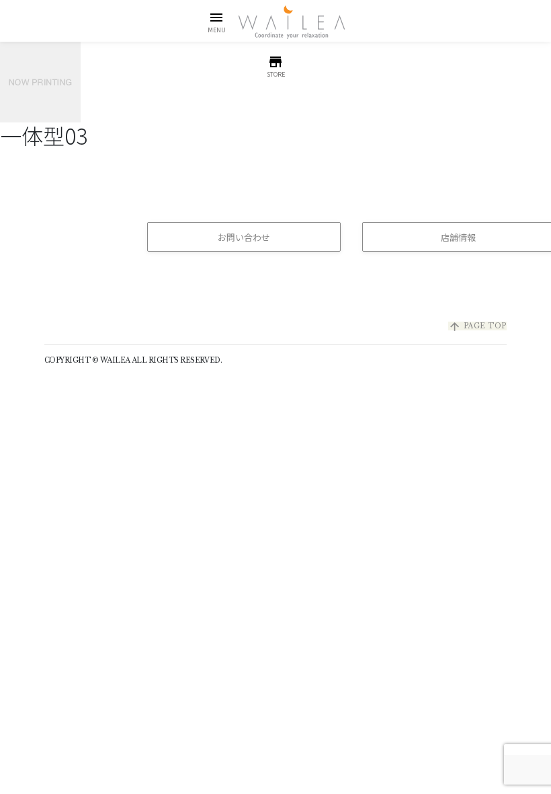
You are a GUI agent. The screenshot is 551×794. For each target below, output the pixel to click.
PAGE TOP (477, 326)
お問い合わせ (244, 237)
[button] (217, 22)
